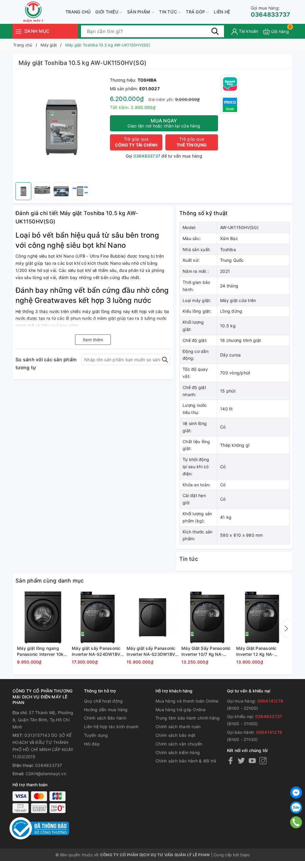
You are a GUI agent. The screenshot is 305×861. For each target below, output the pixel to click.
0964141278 (270, 700)
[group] (61, 127)
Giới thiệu (107, 11)
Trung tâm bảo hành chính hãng (187, 717)
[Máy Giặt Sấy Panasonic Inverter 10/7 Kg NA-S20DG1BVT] (207, 617)
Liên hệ (222, 11)
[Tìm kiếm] (215, 31)
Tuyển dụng (96, 735)
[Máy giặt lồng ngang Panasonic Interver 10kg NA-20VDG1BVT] (43, 617)
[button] (285, 629)
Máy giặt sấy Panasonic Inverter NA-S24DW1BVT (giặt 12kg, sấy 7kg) (97, 651)
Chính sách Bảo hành (105, 717)
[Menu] (18, 31)
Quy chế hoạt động (103, 700)
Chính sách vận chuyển (178, 743)
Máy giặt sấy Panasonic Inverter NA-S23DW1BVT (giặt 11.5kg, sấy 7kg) (152, 651)
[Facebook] (230, 760)
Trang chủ (78, 11)
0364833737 (270, 11)
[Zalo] (296, 807)
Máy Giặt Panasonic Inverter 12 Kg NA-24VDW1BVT (256, 651)
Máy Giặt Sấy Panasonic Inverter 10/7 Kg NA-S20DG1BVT (206, 651)
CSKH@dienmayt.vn (46, 773)
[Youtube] (252, 760)
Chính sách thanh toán (177, 726)
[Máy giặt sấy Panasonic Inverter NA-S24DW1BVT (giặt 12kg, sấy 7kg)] (98, 617)
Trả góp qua (136, 141)
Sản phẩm (139, 11)
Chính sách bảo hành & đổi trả (185, 760)
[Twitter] (241, 760)
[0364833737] (296, 822)
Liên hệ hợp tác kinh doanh (111, 726)
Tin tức (168, 11)
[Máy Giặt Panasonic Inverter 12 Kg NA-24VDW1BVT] (262, 617)
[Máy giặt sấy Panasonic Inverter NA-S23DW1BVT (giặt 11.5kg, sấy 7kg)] (152, 617)
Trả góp (196, 11)
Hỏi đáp (92, 743)
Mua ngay (163, 123)
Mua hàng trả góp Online (180, 709)
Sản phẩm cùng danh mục (49, 580)
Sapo (245, 854)
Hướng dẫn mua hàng (106, 709)
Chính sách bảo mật (175, 735)
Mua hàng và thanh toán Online (186, 700)
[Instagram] (263, 760)
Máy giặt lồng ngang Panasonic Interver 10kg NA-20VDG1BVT (41, 651)
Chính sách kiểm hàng (177, 752)
